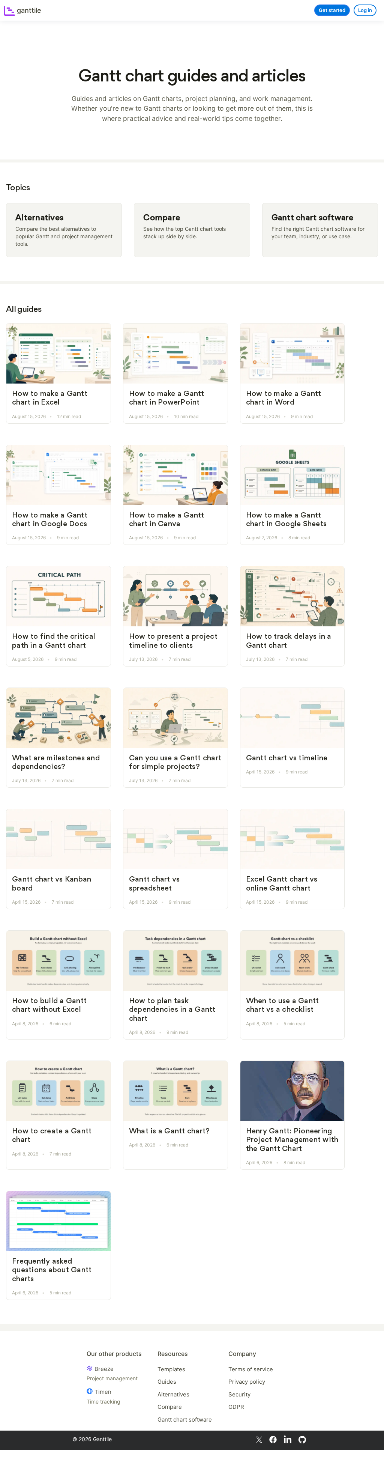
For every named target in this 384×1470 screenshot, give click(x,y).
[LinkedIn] (287, 1439)
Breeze (112, 1373)
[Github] (302, 1439)
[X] (259, 1439)
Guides (167, 1381)
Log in (365, 10)
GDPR (236, 1406)
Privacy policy (246, 1381)
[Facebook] (273, 1439)
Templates (171, 1369)
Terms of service (250, 1369)
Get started (332, 10)
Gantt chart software (185, 1419)
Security (239, 1394)
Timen (103, 1396)
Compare (170, 1406)
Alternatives (173, 1394)
